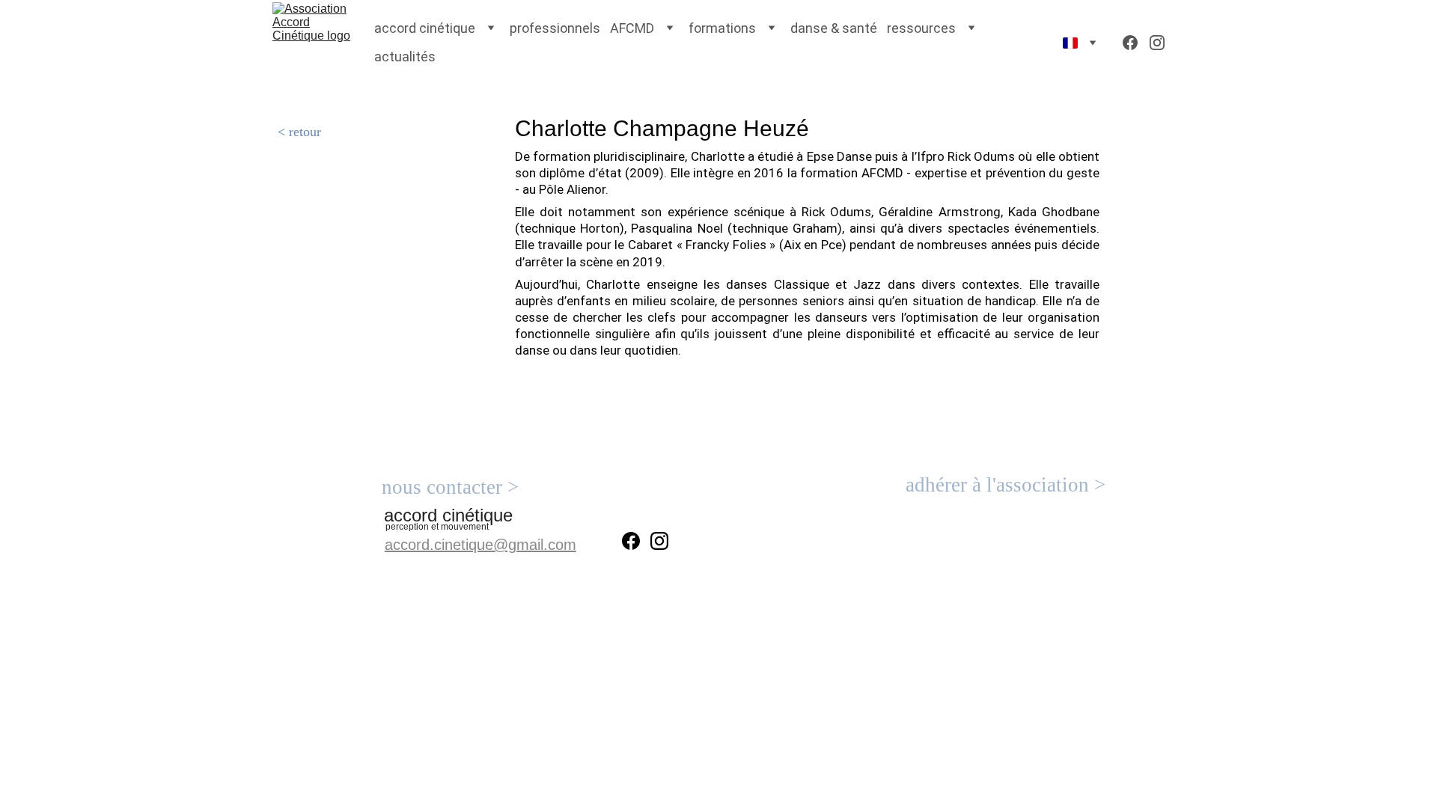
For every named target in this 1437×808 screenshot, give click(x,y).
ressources (921, 28)
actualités (405, 56)
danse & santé (833, 28)
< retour (299, 131)
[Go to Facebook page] (1136, 42)
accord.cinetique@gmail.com (480, 544)
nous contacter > (450, 487)
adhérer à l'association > (1005, 485)
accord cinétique (424, 28)
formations (722, 28)
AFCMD (632, 28)
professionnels (555, 28)
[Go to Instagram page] (1157, 42)
